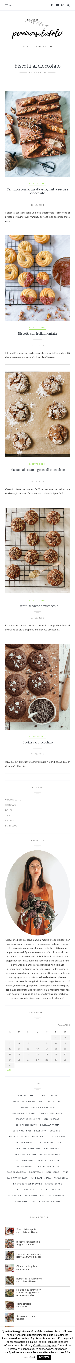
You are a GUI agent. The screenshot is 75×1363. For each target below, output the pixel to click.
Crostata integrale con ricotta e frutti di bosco (29, 1255)
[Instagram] (62, 5)
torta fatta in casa (50, 1190)
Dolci (8, 810)
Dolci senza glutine (49, 1160)
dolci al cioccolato (26, 1125)
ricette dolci (37, 183)
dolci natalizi (58, 1137)
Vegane (9, 820)
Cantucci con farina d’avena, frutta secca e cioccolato (37, 191)
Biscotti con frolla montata (37, 334)
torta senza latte (58, 1196)
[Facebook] (52, 5)
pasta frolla (61, 1178)
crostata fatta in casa (51, 1113)
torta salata (14, 1196)
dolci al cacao (51, 1119)
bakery (22, 1095)
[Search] (68, 5)
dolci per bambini (23, 1143)
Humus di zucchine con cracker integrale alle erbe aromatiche (28, 1292)
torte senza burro (49, 1201)
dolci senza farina (49, 1154)
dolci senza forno (25, 1160)
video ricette (37, 736)
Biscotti (34, 1095)
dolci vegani (36, 1172)
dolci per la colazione (49, 1143)
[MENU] (6, 5)
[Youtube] (57, 5)
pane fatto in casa (17, 1178)
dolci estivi (40, 1131)
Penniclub (11, 826)
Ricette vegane (53, 1184)
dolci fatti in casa (19, 1137)
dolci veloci (53, 1172)
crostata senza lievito (28, 1119)
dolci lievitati (39, 1137)
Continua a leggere (45, 1345)
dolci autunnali (22, 1131)
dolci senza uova (16, 1172)
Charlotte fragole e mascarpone (26, 1267)
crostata (23, 1107)
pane (65, 1172)
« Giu (8, 1069)
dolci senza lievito (48, 1166)
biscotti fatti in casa (24, 1101)
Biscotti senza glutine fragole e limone (28, 1243)
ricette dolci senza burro (27, 1184)
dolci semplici (51, 1148)
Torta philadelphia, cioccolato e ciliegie (27, 1231)
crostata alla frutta (24, 1113)
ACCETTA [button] (44, 1357)
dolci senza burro (25, 1154)
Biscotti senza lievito (50, 1101)
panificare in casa (41, 1178)
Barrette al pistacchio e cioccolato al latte (29, 1280)
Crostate (10, 805)
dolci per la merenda (28, 1148)
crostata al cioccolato (44, 1107)
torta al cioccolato (25, 1190)
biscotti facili (49, 1095)
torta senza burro (34, 1196)
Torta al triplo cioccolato (23, 1305)
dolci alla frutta (49, 1125)
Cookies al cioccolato (37, 742)
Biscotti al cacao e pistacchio (37, 606)
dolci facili (56, 1131)
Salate (9, 815)
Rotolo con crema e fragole (26, 1317)
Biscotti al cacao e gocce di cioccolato (37, 470)
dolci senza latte (25, 1166)
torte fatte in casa (25, 1201)
